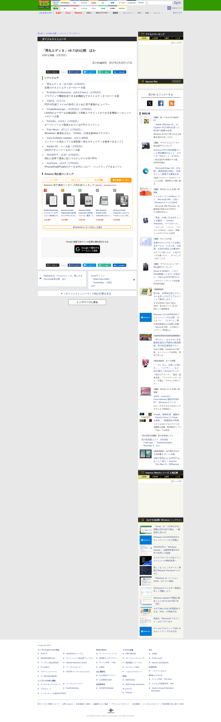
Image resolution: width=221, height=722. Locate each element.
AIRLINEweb (131, 654)
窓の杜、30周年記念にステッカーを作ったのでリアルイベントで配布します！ (167, 296)
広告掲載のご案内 (83, 704)
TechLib (129, 693)
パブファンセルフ (159, 671)
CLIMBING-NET (105, 680)
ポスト (54, 72)
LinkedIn (121, 72)
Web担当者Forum (48, 658)
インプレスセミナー (74, 667)
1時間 (144, 38)
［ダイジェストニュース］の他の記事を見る (87, 293)
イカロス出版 (128, 650)
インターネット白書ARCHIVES (53, 693)
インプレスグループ (151, 704)
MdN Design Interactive (135, 684)
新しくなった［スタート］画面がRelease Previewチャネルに (167, 570)
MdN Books (130, 680)
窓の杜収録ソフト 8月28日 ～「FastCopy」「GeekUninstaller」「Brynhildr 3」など (157, 442)
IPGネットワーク (156, 675)
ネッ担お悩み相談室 (49, 676)
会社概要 (136, 704)
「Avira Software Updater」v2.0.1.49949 (66, 138)
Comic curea (157, 658)
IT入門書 (98, 180)
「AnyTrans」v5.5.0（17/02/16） (62, 163)
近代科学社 (100, 684)
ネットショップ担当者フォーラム (79, 658)
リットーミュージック (108, 654)
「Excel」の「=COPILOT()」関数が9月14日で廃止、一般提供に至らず (167, 529)
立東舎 (102, 667)
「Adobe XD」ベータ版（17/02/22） (64, 146)
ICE (150, 650)
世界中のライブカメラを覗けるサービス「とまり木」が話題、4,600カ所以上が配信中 (167, 246)
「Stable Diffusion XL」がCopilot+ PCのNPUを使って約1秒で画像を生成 (166, 127)
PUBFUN (153, 667)
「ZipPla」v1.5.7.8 (55, 101)
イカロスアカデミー (134, 672)
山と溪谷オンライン (107, 675)
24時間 (155, 38)
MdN (124, 676)
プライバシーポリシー (120, 704)
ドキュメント (127, 13)
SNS (139, 13)
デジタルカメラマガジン (50, 684)
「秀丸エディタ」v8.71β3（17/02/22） (65, 84)
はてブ (91, 72)
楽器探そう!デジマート (108, 658)
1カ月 (177, 38)
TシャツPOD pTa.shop (162, 679)
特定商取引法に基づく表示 (173, 704)
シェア (76, 72)
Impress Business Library (76, 663)
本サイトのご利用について (48, 704)
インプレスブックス (74, 684)
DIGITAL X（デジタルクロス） (78, 672)
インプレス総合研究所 (50, 663)
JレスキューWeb (132, 667)
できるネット (46, 689)
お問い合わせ (67, 704)
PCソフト (76, 180)
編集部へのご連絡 (101, 704)
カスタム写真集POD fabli (163, 684)
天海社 (154, 654)
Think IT (44, 654)
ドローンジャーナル (49, 672)
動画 (147, 13)
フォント (156, 13)
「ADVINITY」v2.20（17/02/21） (63, 155)
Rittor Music (101, 650)
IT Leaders (45, 667)
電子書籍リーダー (121, 180)
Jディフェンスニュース (135, 658)
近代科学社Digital (106, 688)
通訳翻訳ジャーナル (134, 663)
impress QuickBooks (160, 663)
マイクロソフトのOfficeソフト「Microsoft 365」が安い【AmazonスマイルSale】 (166, 199)
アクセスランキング (155, 34)
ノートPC (53, 180)
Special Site (152, 81)
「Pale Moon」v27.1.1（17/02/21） (64, 129)
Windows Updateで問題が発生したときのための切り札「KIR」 (166, 601)
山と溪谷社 (100, 672)
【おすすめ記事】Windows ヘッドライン (164, 520)
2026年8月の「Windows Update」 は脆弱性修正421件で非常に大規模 (166, 550)
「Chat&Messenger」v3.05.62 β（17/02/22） (69, 109)
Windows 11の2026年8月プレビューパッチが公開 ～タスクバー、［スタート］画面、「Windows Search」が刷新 (166, 320)
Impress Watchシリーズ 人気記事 (162, 472)
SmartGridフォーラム (74, 654)
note (106, 72)
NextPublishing (72, 688)
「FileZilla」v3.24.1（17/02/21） (62, 121)
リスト (63, 72)
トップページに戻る (87, 302)
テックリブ (127, 689)
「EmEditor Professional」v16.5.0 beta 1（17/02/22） (73, 92)
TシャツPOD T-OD (107, 663)
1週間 (166, 38)
